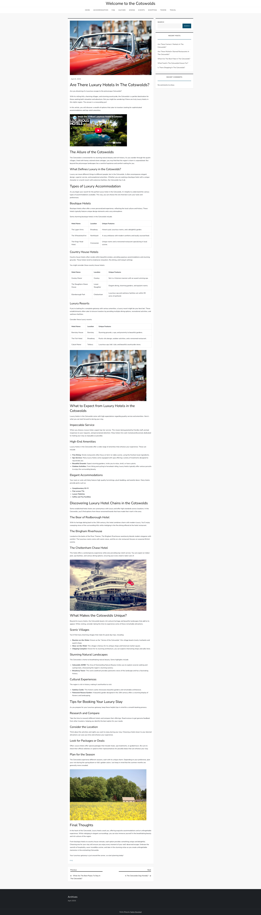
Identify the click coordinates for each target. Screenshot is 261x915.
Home (87, 10)
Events (141, 10)
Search (161, 22)
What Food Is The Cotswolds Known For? (173, 63)
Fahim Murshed (136, 912)
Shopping (152, 10)
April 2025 (72, 901)
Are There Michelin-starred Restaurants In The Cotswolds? (173, 53)
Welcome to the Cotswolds (130, 3)
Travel (173, 10)
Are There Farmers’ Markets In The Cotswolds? (171, 45)
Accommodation (100, 10)
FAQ (113, 10)
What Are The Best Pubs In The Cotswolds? (174, 59)
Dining (132, 10)
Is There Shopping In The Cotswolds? (171, 67)
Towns (163, 10)
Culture (122, 10)
